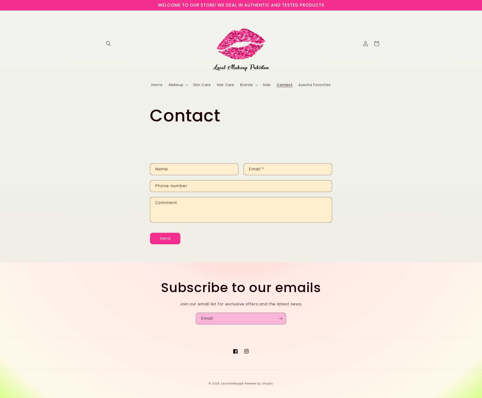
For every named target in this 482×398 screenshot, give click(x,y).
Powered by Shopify (259, 383)
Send (165, 238)
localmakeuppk (232, 383)
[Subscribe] (280, 318)
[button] (108, 43)
